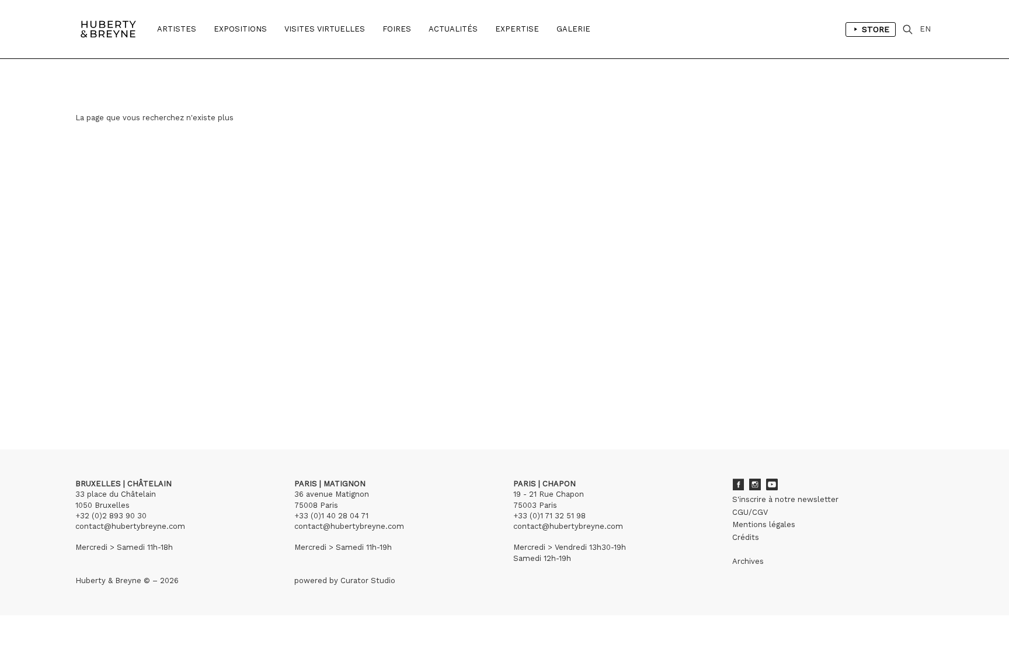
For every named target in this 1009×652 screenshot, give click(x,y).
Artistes (176, 29)
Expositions (240, 29)
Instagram (755, 484)
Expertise (517, 29)
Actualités (453, 29)
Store (875, 29)
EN (925, 29)
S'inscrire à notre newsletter (785, 499)
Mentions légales (763, 524)
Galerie (573, 29)
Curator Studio (367, 580)
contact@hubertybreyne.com (130, 526)
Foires (396, 29)
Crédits (745, 537)
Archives (748, 561)
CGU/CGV (750, 512)
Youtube (772, 484)
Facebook (738, 484)
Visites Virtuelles (324, 29)
